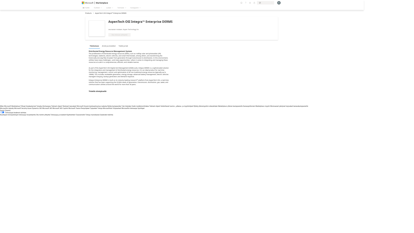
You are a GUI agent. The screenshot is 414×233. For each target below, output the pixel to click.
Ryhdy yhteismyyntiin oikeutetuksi (206, 106)
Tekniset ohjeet (56, 106)
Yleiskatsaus (94, 46)
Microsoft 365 (47, 108)
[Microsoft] (87, 3)
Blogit (23, 106)
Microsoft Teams (74, 108)
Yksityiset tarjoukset (69, 106)
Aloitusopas (46, 106)
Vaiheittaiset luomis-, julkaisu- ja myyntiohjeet (177, 106)
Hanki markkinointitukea (140, 106)
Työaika (39, 106)
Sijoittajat (141, 108)
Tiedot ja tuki (123, 46)
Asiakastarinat (31, 106)
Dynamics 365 (37, 108)
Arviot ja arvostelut (109, 46)
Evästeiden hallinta (106, 115)
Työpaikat (93, 108)
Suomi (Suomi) (5, 110)
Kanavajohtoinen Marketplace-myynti (256, 106)
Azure (29, 108)
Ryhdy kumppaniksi (114, 106)
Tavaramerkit (80, 115)
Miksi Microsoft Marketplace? (10, 106)
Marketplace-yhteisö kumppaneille (230, 106)
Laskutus (104, 106)
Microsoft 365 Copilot (60, 108)
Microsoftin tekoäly (7, 108)
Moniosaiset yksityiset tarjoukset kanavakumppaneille (289, 106)
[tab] (95, 45)
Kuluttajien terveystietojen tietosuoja (13, 115)
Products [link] (88, 13)
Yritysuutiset (117, 108)
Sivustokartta (31, 115)
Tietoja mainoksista (92, 115)
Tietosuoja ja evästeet (58, 115)
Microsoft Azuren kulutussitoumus (89, 106)
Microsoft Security (20, 108)
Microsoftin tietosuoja (129, 108)
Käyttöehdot (71, 115)
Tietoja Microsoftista (104, 108)
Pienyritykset (85, 108)
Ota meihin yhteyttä (43, 115)
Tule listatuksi (126, 106)
